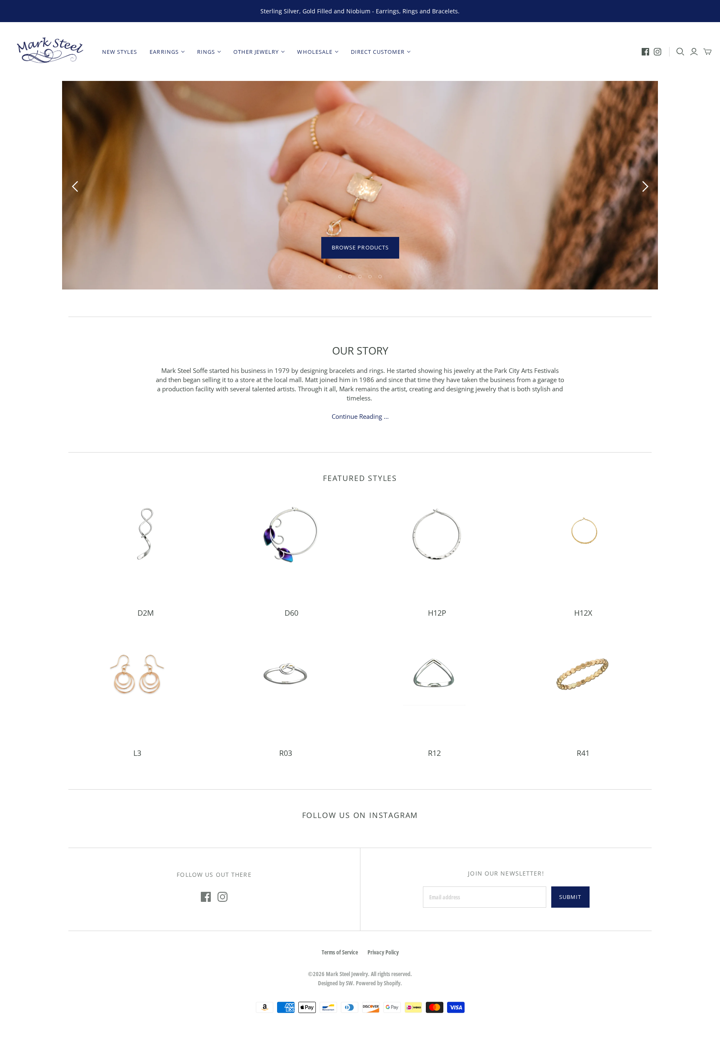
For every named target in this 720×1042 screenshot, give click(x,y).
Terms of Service (340, 952)
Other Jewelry (256, 51)
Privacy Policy (383, 952)
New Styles (119, 51)
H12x (583, 613)
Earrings (164, 51)
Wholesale (314, 51)
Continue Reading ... (360, 416)
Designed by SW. (336, 983)
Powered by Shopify (378, 983)
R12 (434, 753)
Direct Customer (378, 51)
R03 (285, 753)
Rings (206, 51)
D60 (291, 613)
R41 (583, 753)
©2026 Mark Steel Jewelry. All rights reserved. (360, 974)
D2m (146, 613)
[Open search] (680, 52)
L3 (137, 753)
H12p (437, 613)
